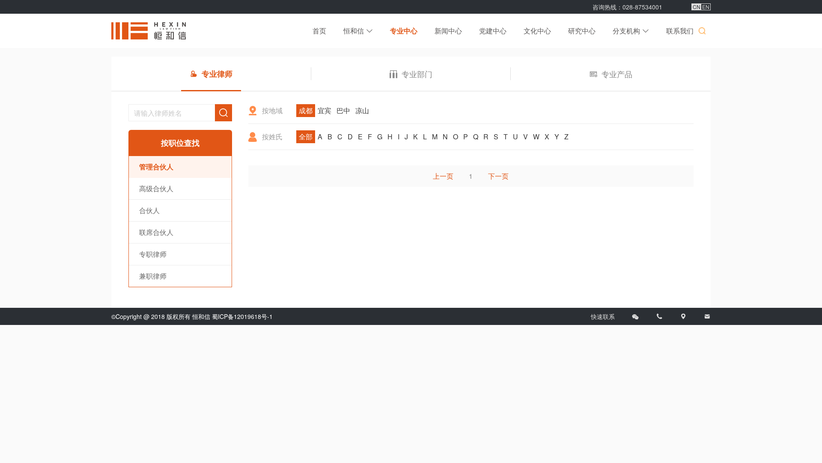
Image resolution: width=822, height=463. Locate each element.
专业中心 (403, 31)
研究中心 (582, 31)
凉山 (362, 110)
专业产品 (617, 73)
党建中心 (492, 31)
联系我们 (680, 31)
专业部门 (417, 73)
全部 (306, 136)
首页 (319, 31)
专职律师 (153, 254)
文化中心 (537, 31)
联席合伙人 (156, 232)
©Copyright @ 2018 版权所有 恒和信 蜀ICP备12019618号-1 (192, 316)
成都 (306, 110)
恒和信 (353, 31)
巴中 (343, 110)
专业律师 (217, 73)
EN (705, 7)
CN (696, 7)
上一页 (443, 176)
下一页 (498, 176)
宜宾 (324, 110)
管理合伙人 (156, 166)
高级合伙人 (156, 188)
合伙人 (149, 210)
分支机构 (626, 31)
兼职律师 (153, 276)
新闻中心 (448, 31)
